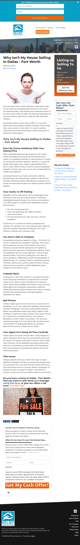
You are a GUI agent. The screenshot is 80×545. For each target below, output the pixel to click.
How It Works (40, 28)
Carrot (33, 536)
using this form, (12, 383)
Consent (8, 467)
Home (76, 535)
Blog (76, 532)
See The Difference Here (66, 89)
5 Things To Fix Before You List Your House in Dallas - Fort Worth (64, 171)
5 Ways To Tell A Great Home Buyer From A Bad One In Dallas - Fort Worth (65, 187)
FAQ (76, 43)
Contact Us (69, 43)
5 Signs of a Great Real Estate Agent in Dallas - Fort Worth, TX (65, 179)
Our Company (61, 28)
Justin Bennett (11, 68)
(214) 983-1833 (70, 40)
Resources (75, 527)
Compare (60, 43)
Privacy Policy (74, 530)
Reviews (50, 28)
